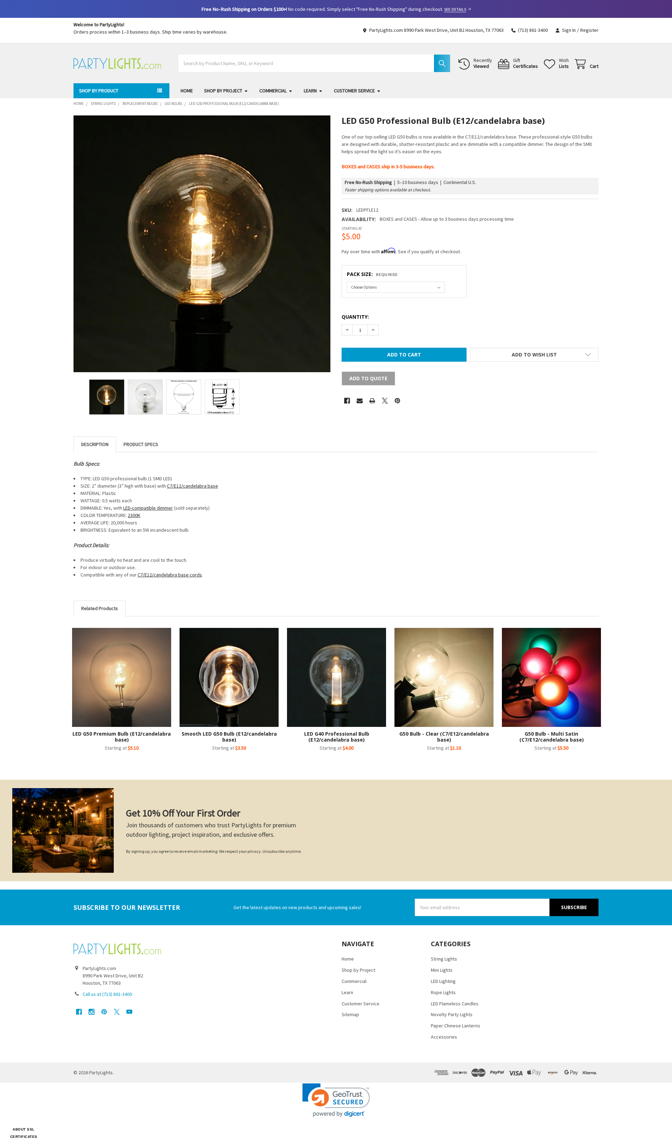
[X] (384, 400)
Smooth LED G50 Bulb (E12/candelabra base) (229, 736)
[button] (534, 355)
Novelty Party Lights (451, 1014)
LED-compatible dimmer (148, 508)
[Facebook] (347, 400)
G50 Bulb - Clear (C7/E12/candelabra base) (444, 736)
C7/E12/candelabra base (192, 486)
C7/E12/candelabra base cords (170, 575)
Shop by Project (223, 90)
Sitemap (350, 1014)
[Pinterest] (397, 400)
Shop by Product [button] (98, 90)
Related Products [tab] (99, 608)
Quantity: (355, 316)
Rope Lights (443, 992)
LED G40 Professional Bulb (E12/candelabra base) (336, 736)
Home (187, 90)
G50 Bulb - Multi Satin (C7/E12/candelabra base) (551, 736)
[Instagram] (91, 1011)
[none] (202, 243)
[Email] (359, 400)
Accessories (444, 1037)
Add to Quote (368, 378)
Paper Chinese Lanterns (455, 1025)
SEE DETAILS (455, 9)
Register (589, 30)
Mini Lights (442, 970)
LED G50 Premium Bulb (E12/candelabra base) (121, 736)
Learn (310, 90)
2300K (134, 515)
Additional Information (141, 444)
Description (94, 444)
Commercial (273, 90)
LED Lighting (443, 981)
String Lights (444, 959)
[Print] (372, 400)
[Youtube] (129, 1011)
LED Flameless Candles (454, 1003)
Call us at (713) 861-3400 (107, 994)
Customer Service (354, 90)
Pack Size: (372, 274)
